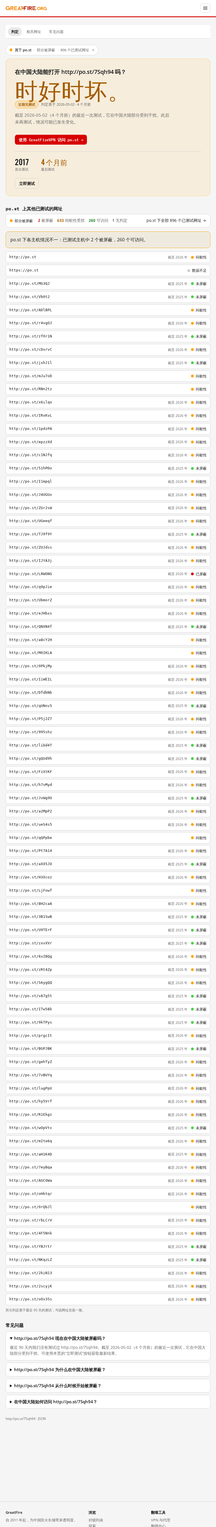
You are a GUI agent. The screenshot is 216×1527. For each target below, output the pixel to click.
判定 (15, 31)
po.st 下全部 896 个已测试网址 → (176, 220)
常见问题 (56, 31)
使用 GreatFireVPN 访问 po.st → (51, 139)
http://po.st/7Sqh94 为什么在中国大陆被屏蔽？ (60, 1369)
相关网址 (33, 31)
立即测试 (27, 183)
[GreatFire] (26, 8)
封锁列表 (96, 1519)
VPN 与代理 (160, 1519)
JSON (42, 1418)
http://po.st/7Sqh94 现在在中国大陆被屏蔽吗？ (60, 1338)
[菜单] (205, 8)
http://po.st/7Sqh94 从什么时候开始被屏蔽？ (58, 1385)
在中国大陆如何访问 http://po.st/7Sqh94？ (55, 1401)
